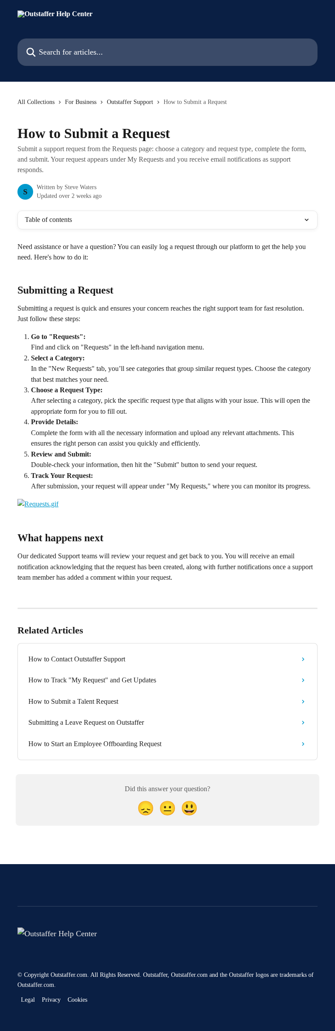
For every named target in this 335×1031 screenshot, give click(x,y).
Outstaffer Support (130, 102)
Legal (28, 999)
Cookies (77, 999)
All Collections (36, 102)
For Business (80, 102)
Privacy (51, 999)
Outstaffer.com (69, 975)
